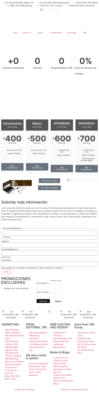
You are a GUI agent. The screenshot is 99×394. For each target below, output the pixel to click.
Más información (12, 167)
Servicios (27, 32)
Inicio (15, 32)
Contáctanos (56, 32)
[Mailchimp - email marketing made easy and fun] (58, 303)
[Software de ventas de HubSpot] (49, 311)
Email (9, 249)
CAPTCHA (6, 257)
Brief (41, 32)
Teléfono (5, 241)
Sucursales (72, 32)
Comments (6, 260)
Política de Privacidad (25, 389)
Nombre (7, 237)
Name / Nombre (43, 292)
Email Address (43, 283)
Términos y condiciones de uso (74, 389)
